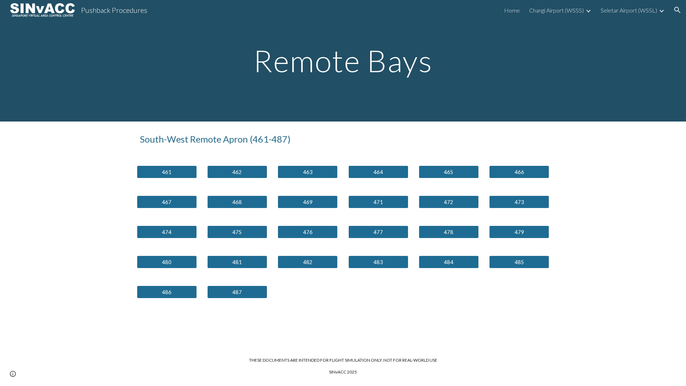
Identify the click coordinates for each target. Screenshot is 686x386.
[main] (343, 61)
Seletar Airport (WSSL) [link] (629, 10)
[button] (677, 10)
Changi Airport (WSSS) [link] (556, 10)
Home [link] (512, 10)
